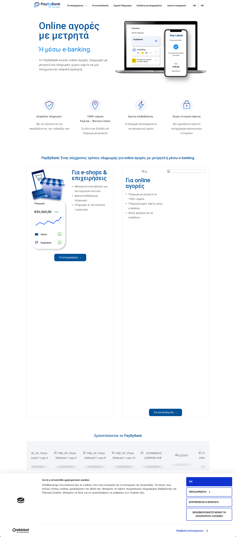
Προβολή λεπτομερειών (189, 530)
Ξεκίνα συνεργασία (176, 5)
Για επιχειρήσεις (75, 5)
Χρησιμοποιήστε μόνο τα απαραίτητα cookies (209, 514)
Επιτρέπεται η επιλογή (204, 502)
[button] (70, 257)
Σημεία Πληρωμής (123, 5)
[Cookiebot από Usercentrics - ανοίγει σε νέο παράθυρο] (21, 530)
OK (191, 481)
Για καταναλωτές (100, 5)
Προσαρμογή (197, 491)
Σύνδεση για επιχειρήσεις (149, 5)
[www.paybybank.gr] (47, 4)
